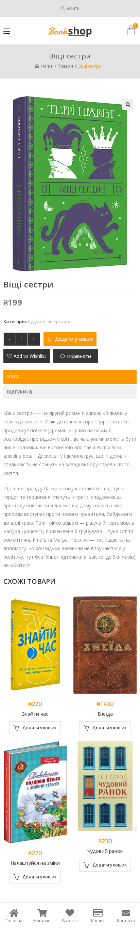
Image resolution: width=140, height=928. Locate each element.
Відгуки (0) (19, 392)
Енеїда (105, 714)
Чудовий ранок (105, 851)
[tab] (70, 377)
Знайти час (35, 714)
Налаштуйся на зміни (35, 863)
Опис (13, 376)
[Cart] (131, 30)
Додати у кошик (74, 339)
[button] (26, 356)
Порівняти (79, 356)
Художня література (50, 321)
